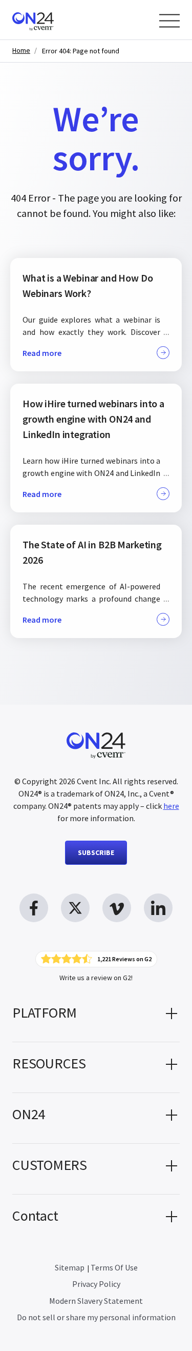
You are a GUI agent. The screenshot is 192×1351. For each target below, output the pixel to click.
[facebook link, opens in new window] (33, 907)
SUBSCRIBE (96, 852)
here (171, 806)
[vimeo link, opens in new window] (116, 907)
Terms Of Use (114, 1267)
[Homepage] (52, 19)
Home (21, 50)
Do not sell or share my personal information (96, 1317)
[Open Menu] (169, 20)
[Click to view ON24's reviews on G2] (96, 959)
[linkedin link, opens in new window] (158, 907)
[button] (96, 1016)
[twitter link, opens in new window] (75, 907)
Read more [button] (42, 353)
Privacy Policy (96, 1284)
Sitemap (69, 1267)
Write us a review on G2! (96, 977)
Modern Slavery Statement (96, 1301)
